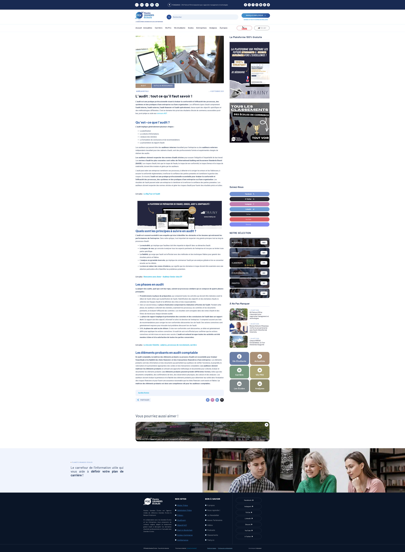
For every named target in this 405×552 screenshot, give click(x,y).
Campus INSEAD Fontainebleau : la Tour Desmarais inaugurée (257, 343)
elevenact (258, 548)
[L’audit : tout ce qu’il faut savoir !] (208, 400)
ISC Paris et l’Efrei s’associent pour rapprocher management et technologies (205, 5)
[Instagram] (253, 4)
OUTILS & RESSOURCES (163, 86)
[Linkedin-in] (257, 4)
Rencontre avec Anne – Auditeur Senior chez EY (163, 277)
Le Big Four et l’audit (152, 194)
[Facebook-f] (245, 4)
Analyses (213, 28)
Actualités (147, 28)
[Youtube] (260, 4)
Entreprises (201, 28)
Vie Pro (168, 28)
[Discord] (268, 4)
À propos (223, 28)
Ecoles (191, 28)
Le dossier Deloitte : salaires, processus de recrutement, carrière (170, 345)
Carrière (158, 28)
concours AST (162, 113)
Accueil (139, 28)
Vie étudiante (179, 28)
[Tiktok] (264, 4)
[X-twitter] (249, 4)
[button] (148, 28)
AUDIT (143, 86)
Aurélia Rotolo (142, 91)
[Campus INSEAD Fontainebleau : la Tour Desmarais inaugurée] (239, 342)
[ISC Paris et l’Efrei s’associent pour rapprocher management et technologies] (239, 314)
